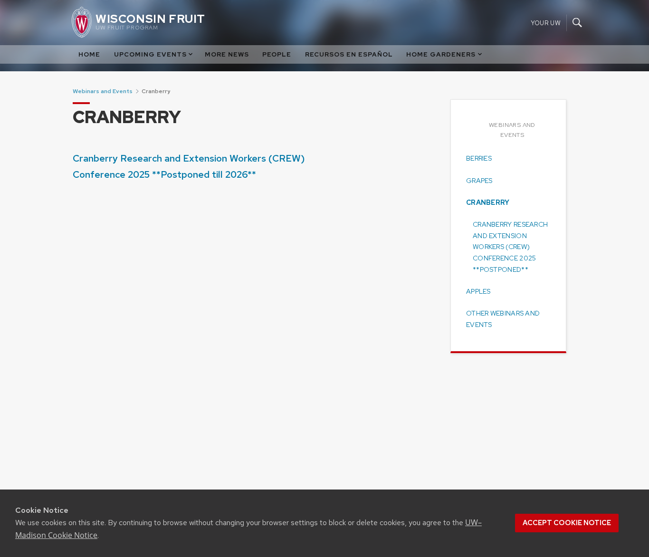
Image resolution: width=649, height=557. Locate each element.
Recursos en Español (349, 54)
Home (89, 54)
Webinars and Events (103, 91)
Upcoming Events (150, 54)
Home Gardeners (441, 54)
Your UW (546, 23)
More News (227, 54)
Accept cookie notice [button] (567, 523)
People (276, 54)
